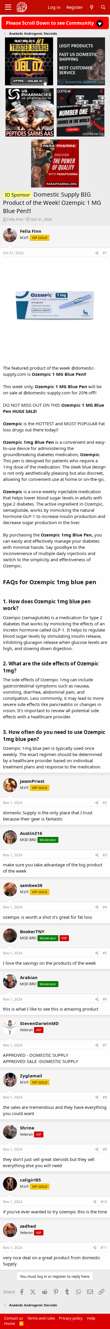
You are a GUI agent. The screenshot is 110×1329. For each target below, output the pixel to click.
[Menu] (8, 7)
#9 (105, 1149)
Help (91, 1318)
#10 (104, 1201)
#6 (105, 999)
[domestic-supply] (81, 61)
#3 (105, 855)
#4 (105, 907)
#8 (105, 1097)
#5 (105, 953)
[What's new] (91, 7)
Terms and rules (41, 1318)
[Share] (97, 253)
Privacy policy (71, 1318)
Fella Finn (15, 219)
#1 (105, 252)
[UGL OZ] (29, 61)
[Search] (103, 7)
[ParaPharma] (55, 163)
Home (9, 1323)
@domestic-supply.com (46, 393)
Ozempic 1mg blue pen (62, 582)
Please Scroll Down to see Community (50, 23)
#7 (105, 1045)
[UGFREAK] (80, 112)
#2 (105, 802)
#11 (104, 1247)
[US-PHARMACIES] (29, 112)
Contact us (13, 1318)
